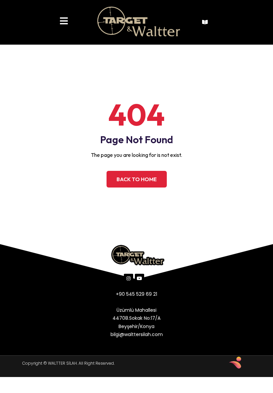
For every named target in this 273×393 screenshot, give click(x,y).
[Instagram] (128, 278)
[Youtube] (139, 278)
